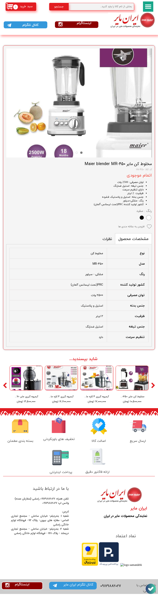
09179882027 (47, 499)
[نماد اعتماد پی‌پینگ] (109, 565)
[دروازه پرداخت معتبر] (90, 565)
